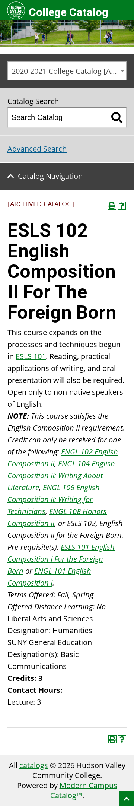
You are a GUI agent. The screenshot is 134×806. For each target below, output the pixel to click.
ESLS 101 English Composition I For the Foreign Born (61, 559)
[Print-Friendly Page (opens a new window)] (112, 206)
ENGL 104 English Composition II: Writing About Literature (61, 475)
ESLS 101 (31, 356)
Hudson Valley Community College (16, 10)
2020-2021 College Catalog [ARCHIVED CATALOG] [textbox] (69, 71)
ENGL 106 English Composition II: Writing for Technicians (53, 499)
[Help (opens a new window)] (122, 206)
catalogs (33, 765)
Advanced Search (37, 149)
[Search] (117, 117)
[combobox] (67, 70)
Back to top (126, 798)
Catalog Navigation (50, 176)
